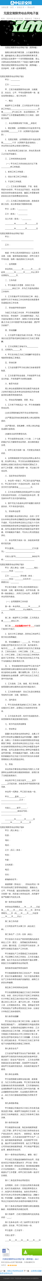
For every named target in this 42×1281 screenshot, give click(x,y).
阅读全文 (28, 19)
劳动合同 (31, 7)
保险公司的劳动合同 (15, 1271)
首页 (12, 7)
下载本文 (36, 19)
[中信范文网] (21, 3)
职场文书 (20, 7)
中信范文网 (18, 1278)
